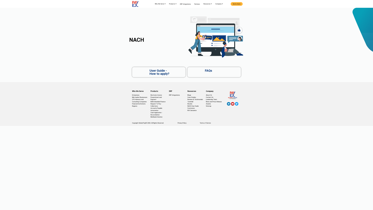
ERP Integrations (185, 4)
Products (172, 4)
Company (218, 4)
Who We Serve (159, 4)
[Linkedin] (228, 104)
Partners (197, 4)
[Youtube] (232, 104)
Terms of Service (205, 123)
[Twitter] (236, 104)
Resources (206, 4)
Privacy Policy (182, 123)
